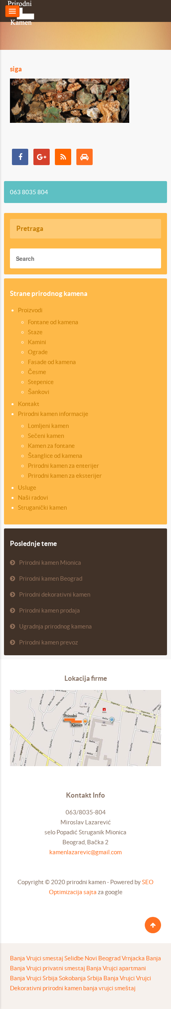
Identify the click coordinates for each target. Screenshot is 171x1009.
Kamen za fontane (51, 445)
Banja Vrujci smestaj (36, 958)
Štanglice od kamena (55, 455)
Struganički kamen (42, 507)
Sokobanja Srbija (80, 978)
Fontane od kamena (53, 322)
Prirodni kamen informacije (53, 413)
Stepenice (41, 381)
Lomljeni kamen (48, 425)
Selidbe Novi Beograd (92, 958)
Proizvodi (30, 310)
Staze (35, 332)
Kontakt (28, 403)
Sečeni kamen (46, 435)
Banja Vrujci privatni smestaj (47, 968)
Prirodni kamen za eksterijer (65, 475)
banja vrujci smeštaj (109, 988)
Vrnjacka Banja (141, 958)
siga (16, 69)
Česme (37, 372)
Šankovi (38, 391)
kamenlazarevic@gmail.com (85, 852)
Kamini (37, 342)
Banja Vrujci (119, 978)
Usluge (27, 487)
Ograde (38, 352)
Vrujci (143, 978)
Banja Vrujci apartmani (116, 968)
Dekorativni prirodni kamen (46, 988)
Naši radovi (33, 497)
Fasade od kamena (52, 362)
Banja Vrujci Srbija (34, 978)
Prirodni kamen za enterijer (63, 465)
